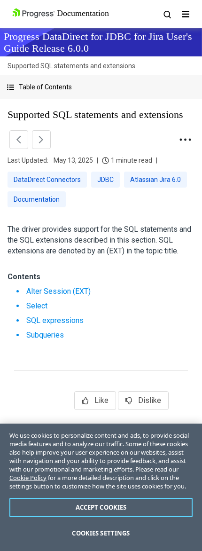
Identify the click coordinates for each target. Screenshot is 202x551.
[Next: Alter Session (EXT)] (41, 139)
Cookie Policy (28, 477)
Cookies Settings (101, 533)
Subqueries (45, 335)
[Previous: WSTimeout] (18, 139)
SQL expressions (55, 320)
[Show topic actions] (185, 139)
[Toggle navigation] (186, 14)
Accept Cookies (101, 507)
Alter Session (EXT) (58, 291)
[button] (101, 87)
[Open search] (167, 14)
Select (36, 305)
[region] (101, 487)
